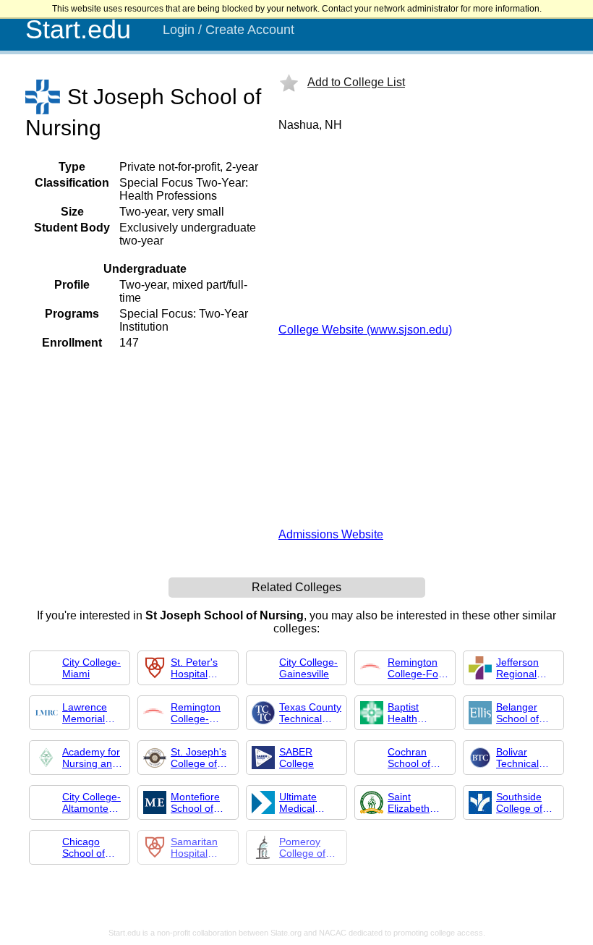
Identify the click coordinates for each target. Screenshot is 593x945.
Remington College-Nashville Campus (196, 712)
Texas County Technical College (310, 712)
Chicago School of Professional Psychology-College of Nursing (90, 847)
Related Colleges (296, 587)
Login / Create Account (228, 29)
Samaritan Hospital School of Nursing (194, 847)
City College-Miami (91, 667)
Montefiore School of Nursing (195, 802)
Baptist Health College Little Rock (417, 712)
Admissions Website (330, 534)
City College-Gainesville (308, 667)
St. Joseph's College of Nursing (198, 757)
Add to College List (356, 82)
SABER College (296, 757)
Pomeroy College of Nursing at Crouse (302, 847)
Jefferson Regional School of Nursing (517, 667)
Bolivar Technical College (517, 757)
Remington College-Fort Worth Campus (416, 667)
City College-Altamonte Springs (91, 802)
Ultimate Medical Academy (300, 802)
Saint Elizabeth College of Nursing (411, 802)
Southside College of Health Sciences (519, 802)
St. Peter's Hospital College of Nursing (194, 667)
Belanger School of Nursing (517, 712)
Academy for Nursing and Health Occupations (91, 757)
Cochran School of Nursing (409, 757)
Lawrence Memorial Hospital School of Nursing (84, 712)
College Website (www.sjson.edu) (365, 329)
